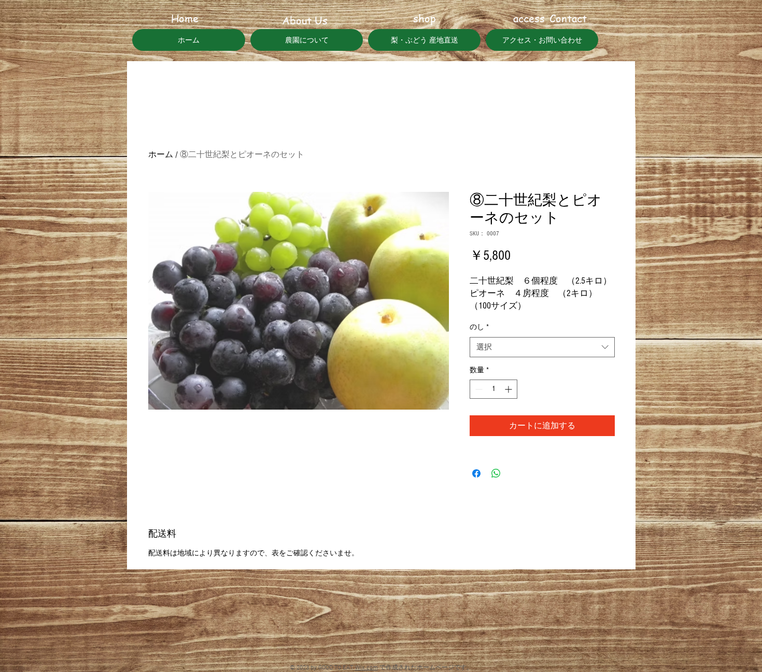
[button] (185, 18)
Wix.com (366, 667)
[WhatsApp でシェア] (496, 473)
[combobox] (542, 347)
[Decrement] (477, 389)
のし (479, 327)
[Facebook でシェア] (476, 473)
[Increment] (509, 389)
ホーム (160, 154)
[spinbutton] (493, 389)
